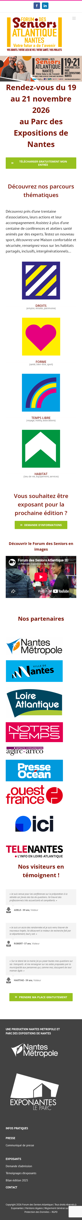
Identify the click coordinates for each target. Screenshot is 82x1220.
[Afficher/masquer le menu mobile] (74, 18)
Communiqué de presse (20, 1145)
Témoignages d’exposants (21, 1173)
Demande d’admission (19, 1166)
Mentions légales (34, 1208)
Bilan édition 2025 (17, 1180)
